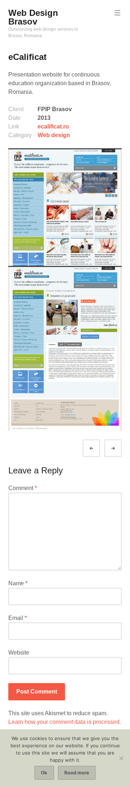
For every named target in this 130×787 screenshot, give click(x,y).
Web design (54, 135)
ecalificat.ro (53, 126)
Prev (98, 448)
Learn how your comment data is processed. (64, 722)
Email (17, 618)
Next (119, 448)
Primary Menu (117, 13)
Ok (44, 772)
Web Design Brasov (33, 17)
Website (18, 653)
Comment (22, 488)
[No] (121, 758)
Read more (76, 772)
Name (17, 583)
